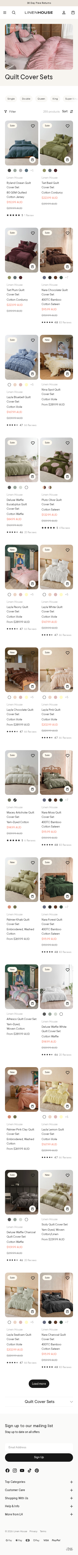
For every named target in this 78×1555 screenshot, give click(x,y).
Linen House (20, 1531)
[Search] (13, 12)
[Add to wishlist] (33, 126)
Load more (39, 1384)
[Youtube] (22, 1470)
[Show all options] (31, 170)
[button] (67, 111)
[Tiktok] (29, 1470)
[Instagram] (14, 1470)
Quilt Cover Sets (39, 1402)
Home (10, 27)
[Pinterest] (36, 1470)
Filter (12, 111)
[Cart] (73, 12)
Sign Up (39, 1457)
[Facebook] (7, 1470)
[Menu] (5, 12)
